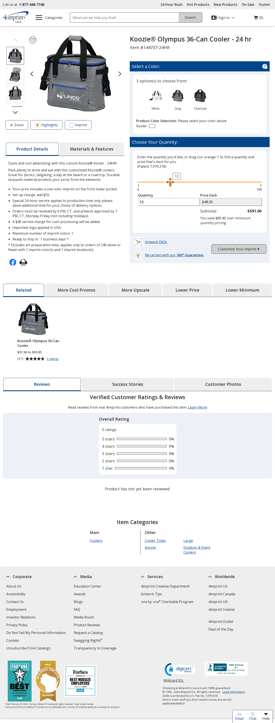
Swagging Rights (88, 640)
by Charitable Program (167, 601)
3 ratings (53, 359)
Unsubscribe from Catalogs (29, 649)
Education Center (87, 586)
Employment (16, 609)
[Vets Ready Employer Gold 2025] (48, 682)
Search (190, 17)
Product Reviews (87, 625)
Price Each (208, 195)
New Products (225, 4)
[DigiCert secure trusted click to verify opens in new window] (180, 670)
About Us (13, 586)
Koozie (150, 547)
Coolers (96, 540)
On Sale (248, 4)
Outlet (265, 4)
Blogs (78, 601)
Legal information (233, 692)
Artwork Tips (151, 594)
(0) (258, 18)
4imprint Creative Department (165, 586)
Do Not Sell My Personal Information (36, 633)
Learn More (197, 407)
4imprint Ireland (221, 609)
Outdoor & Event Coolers (196, 550)
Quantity (145, 195)
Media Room (84, 617)
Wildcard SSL (173, 682)
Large (188, 540)
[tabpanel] (137, 443)
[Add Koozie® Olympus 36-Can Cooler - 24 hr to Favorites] (33, 40)
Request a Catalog (88, 632)
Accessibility (15, 594)
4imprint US (218, 586)
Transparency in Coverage (96, 649)
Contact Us (15, 601)
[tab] (32, 149)
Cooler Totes (155, 540)
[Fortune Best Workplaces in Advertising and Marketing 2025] (19, 682)
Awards (80, 594)
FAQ (77, 609)
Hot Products (198, 4)
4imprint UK (218, 601)
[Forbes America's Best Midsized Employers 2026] (80, 681)
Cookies (13, 641)
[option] (155, 99)
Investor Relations (21, 618)
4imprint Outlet (220, 621)
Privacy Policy (17, 625)
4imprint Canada (221, 594)
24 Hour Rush (171, 4)
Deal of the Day (220, 629)
